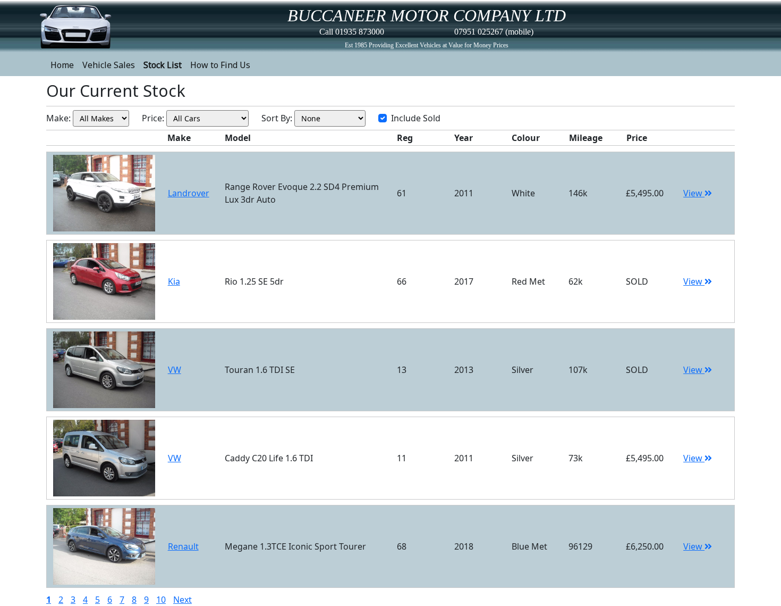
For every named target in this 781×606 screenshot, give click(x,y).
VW (174, 370)
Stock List (162, 65)
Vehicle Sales (108, 65)
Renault (183, 546)
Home (62, 65)
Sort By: (276, 118)
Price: (153, 118)
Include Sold (415, 118)
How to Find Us (220, 65)
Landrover (188, 193)
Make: (58, 118)
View (693, 193)
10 (161, 599)
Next (182, 599)
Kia (174, 281)
